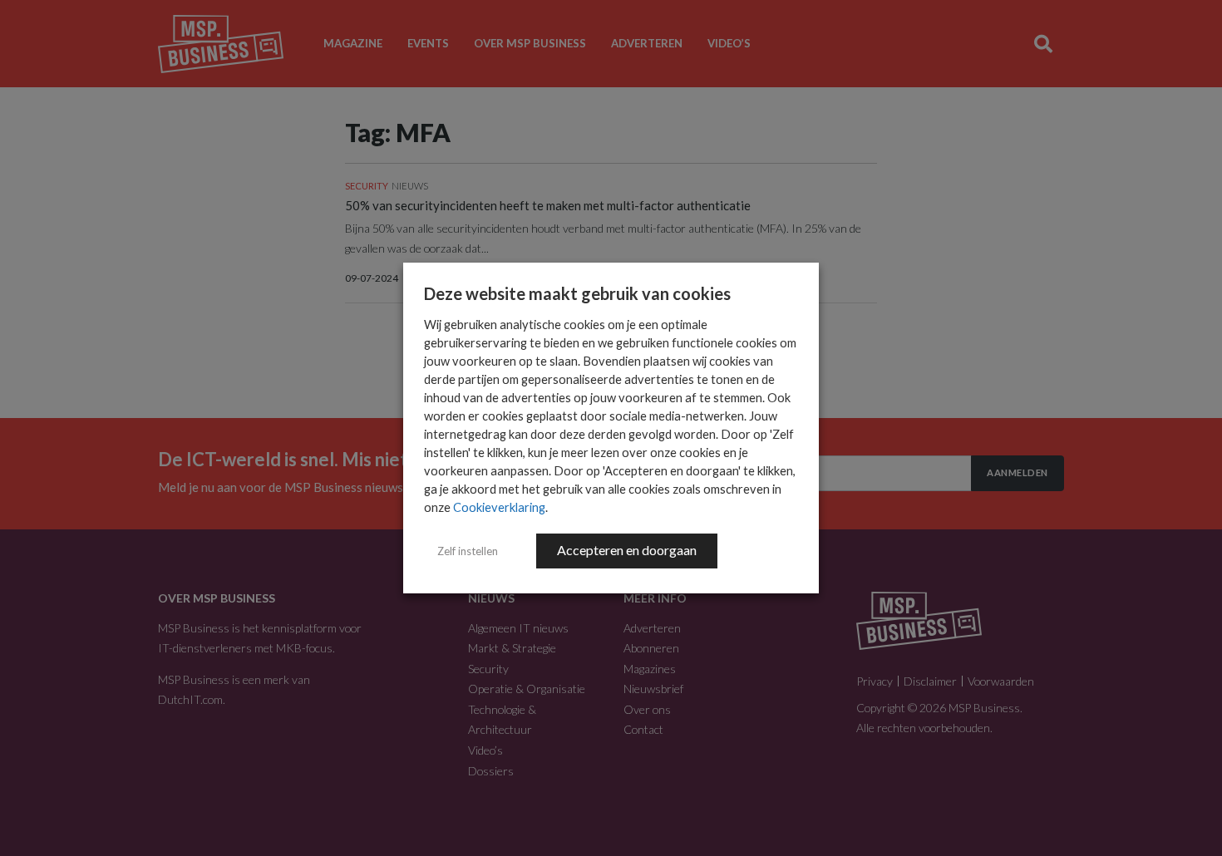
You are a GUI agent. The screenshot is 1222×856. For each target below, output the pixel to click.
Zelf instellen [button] (467, 551)
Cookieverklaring (499, 507)
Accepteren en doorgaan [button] (627, 550)
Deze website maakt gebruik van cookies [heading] (577, 293)
